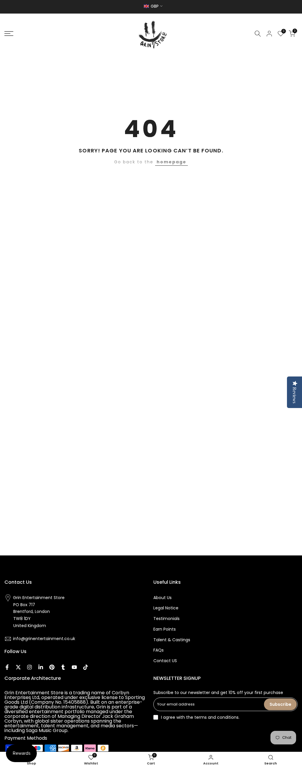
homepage (171, 162)
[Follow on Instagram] (29, 667)
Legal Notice (165, 608)
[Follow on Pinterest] (52, 667)
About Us (162, 598)
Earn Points (164, 629)
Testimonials (166, 618)
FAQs (158, 650)
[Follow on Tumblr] (63, 667)
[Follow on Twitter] (18, 667)
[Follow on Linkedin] (40, 667)
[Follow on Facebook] (7, 667)
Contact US (165, 661)
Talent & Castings (171, 640)
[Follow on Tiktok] (85, 667)
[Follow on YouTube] (74, 667)
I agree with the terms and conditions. (200, 717)
